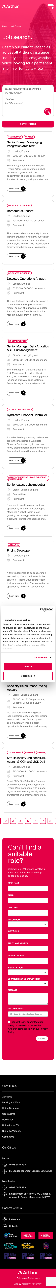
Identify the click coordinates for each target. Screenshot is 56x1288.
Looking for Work (11, 1102)
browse (38, 1014)
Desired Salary (16, 955)
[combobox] (28, 103)
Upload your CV (16, 1008)
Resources (7, 1119)
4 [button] (21, 821)
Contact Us (8, 1136)
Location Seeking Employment (24, 979)
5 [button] (28, 821)
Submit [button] (42, 1038)
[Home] (10, 6)
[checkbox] (9, 1022)
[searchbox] (28, 92)
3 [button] (13, 821)
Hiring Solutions (10, 1108)
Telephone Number (18, 943)
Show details (40, 657)
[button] (51, 6)
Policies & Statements (28, 1278)
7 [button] (43, 821)
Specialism (14, 920)
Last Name (13, 931)
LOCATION (9, 99)
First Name (13, 883)
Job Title (13, 907)
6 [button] (35, 821)
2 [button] (6, 821)
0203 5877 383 (17, 1187)
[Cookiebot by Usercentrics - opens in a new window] (40, 610)
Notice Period (15, 968)
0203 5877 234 (17, 1164)
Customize (26, 676)
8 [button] (50, 821)
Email (11, 895)
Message (12, 990)
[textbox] (28, 888)
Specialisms (8, 1113)
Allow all (28, 666)
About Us (7, 1096)
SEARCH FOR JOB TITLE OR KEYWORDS (23, 89)
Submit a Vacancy (11, 1131)
